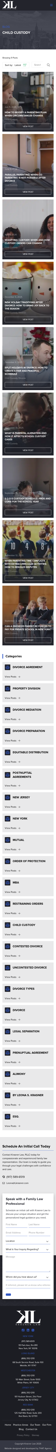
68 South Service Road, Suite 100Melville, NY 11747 (28, 1364)
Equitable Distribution (30, 752)
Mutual (18, 840)
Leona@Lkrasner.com (17, 1183)
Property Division (26, 688)
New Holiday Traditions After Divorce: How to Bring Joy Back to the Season (27, 305)
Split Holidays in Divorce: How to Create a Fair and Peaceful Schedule (26, 371)
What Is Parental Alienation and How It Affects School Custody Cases (25, 436)
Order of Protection (29, 861)
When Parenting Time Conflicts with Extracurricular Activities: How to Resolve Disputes (26, 564)
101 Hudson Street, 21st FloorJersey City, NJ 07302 (28, 1398)
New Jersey (21, 797)
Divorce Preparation (29, 731)
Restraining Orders (28, 904)
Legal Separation (26, 1031)
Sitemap (35, 1435)
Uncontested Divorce (30, 967)
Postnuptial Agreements (22, 775)
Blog (6, 27)
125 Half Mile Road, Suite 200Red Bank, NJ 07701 (28, 1414)
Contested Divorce (28, 946)
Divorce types (23, 989)
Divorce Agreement (28, 667)
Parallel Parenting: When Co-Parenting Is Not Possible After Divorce (25, 178)
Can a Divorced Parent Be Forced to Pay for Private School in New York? (28, 628)
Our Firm (46, 1425)
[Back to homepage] (9, 5)
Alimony (19, 1074)
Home (8, 1425)
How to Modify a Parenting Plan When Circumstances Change (26, 114)
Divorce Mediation (27, 710)
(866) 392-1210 (30, 1358)
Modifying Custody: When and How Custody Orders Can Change (27, 242)
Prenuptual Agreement (30, 1053)
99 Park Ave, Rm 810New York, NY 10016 (28, 1347)
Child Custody (11, 119)
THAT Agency (45, 1448)
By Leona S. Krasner (28, 1095)
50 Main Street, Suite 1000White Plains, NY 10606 (28, 1381)
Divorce (22, 312)
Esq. (16, 1116)
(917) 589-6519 (15, 1177)
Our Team (35, 1425)
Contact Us (31, 1429)
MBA (16, 882)
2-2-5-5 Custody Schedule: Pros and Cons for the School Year (28, 500)
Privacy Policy (23, 1435)
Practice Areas (20, 1425)
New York (20, 818)
